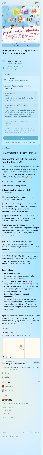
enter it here (30, 142)
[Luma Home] (4, 2)
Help (16, 436)
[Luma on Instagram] (20, 432)
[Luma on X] (23, 432)
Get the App (35, 432)
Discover (5, 436)
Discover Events (25, 3)
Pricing (11, 436)
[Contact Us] (27, 432)
